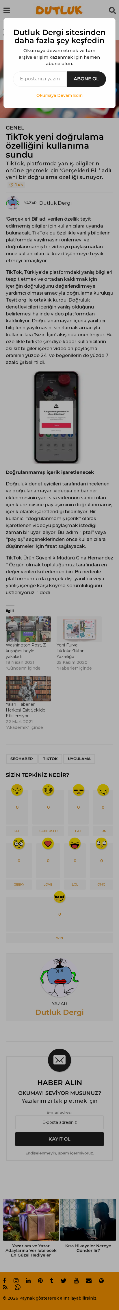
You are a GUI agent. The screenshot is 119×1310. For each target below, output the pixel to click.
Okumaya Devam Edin (59, 95)
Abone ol (86, 79)
